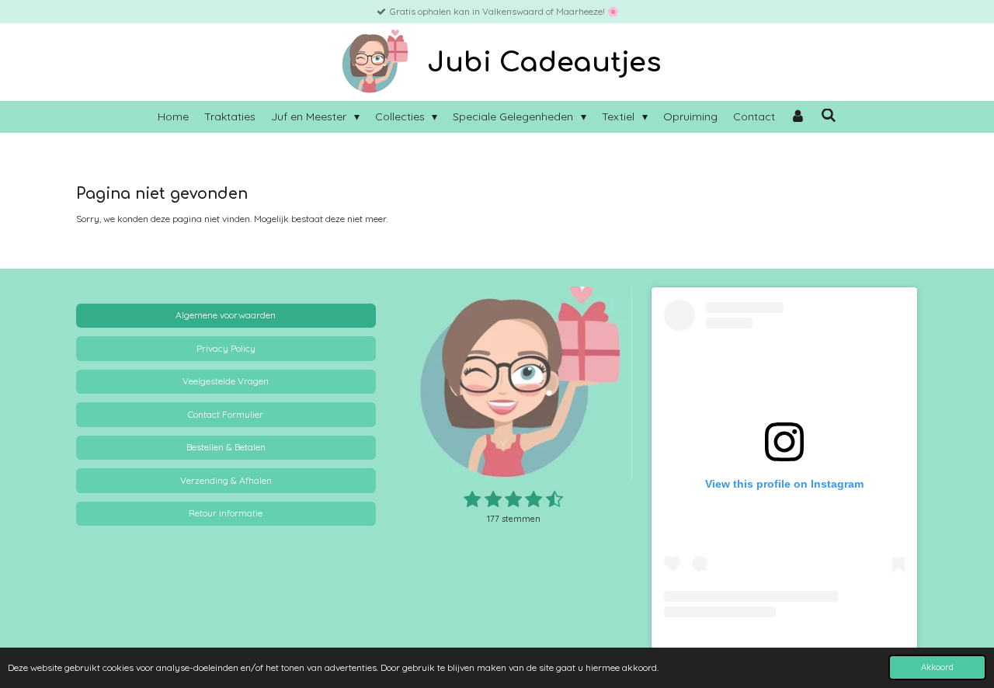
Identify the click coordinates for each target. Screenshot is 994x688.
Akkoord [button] (937, 667)
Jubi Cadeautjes (544, 62)
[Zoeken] (828, 115)
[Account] (798, 117)
